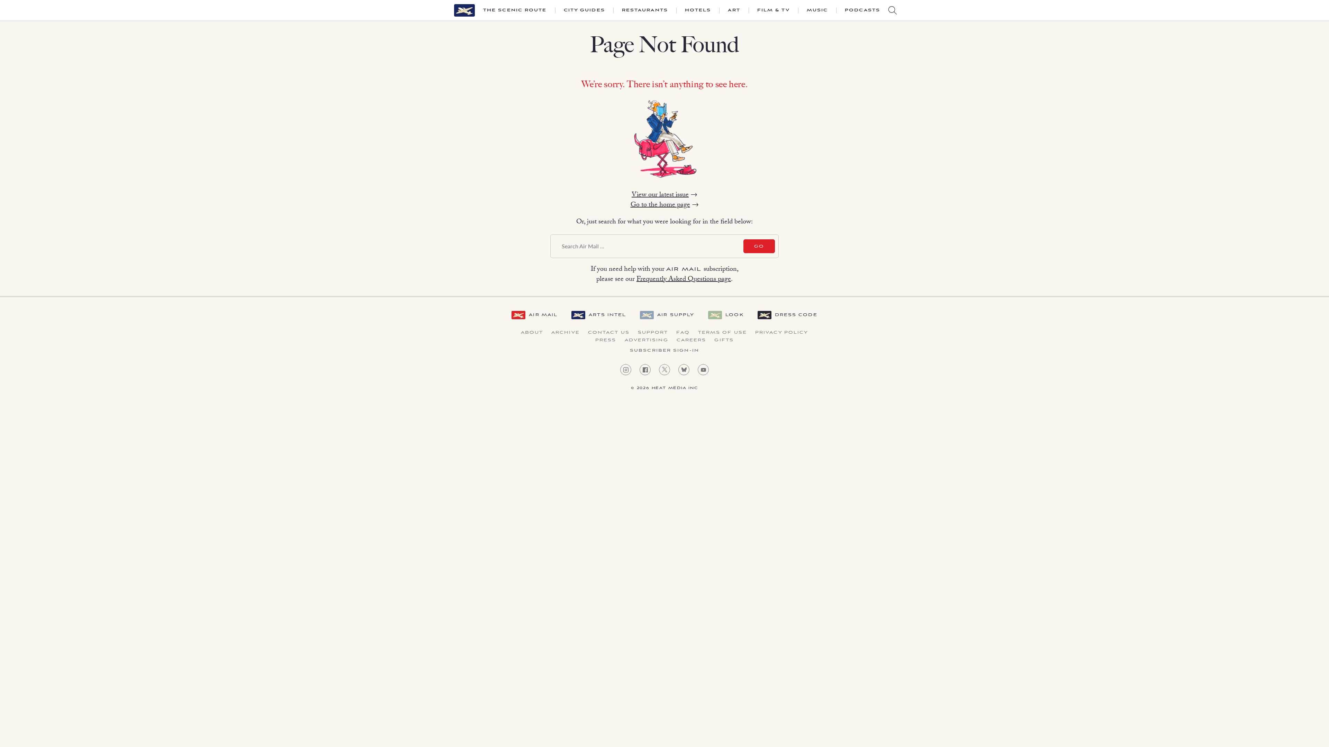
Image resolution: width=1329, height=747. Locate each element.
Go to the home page (660, 205)
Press (605, 340)
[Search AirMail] (892, 10)
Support (653, 332)
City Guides (584, 10)
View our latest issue (660, 195)
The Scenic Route (515, 10)
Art (734, 10)
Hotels (698, 10)
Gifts (724, 340)
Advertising (646, 340)
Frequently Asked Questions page (683, 280)
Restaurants (645, 10)
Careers (691, 340)
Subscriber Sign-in (664, 350)
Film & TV (773, 10)
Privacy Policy (781, 332)
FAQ (682, 332)
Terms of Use (722, 332)
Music (817, 10)
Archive (565, 332)
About (532, 332)
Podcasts (862, 10)
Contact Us (609, 332)
